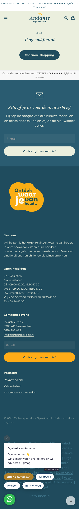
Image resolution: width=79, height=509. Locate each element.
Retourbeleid (12, 386)
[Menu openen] (6, 17)
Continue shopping (39, 55)
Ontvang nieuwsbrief (39, 151)
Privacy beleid (13, 380)
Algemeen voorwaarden (20, 392)
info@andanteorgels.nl (19, 334)
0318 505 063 (12, 330)
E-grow (9, 422)
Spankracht (45, 418)
